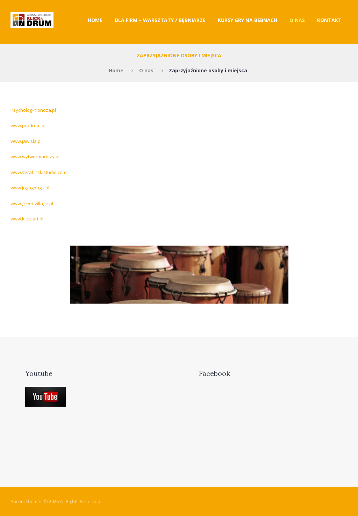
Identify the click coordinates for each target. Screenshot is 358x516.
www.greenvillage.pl (31, 203)
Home (95, 20)
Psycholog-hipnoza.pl (33, 110)
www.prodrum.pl (27, 125)
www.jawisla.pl (26, 141)
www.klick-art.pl (26, 219)
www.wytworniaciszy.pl (34, 156)
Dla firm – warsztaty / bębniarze (160, 20)
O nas (297, 20)
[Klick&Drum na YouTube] (45, 391)
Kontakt (329, 20)
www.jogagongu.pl (29, 187)
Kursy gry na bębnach (247, 20)
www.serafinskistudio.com (38, 172)
